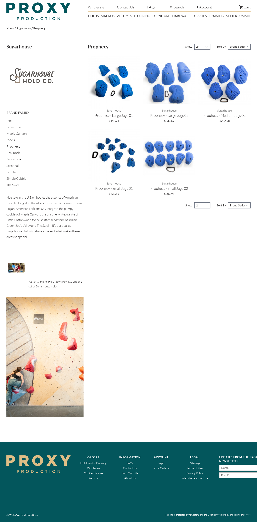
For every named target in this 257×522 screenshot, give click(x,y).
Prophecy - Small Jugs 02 (169, 188)
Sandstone (13, 159)
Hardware (181, 16)
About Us (130, 478)
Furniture (161, 16)
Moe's (10, 140)
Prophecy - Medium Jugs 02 (224, 115)
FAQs (151, 7)
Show (189, 46)
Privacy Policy (195, 473)
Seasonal (12, 166)
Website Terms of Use (195, 478)
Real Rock (13, 153)
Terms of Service (242, 514)
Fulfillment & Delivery (93, 463)
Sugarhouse (23, 28)
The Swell (12, 185)
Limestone (13, 127)
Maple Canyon (16, 133)
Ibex (9, 121)
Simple (11, 172)
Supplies (200, 16)
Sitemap (195, 463)
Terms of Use (195, 468)
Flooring (142, 16)
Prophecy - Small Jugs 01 (114, 188)
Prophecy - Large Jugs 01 (114, 115)
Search (178, 7)
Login (161, 463)
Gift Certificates (93, 473)
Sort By (221, 46)
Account (205, 7)
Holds (93, 16)
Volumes (124, 16)
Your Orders (161, 468)
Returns (93, 478)
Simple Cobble (16, 178)
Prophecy (39, 28)
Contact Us (125, 7)
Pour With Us (130, 473)
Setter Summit (238, 16)
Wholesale (96, 7)
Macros (107, 16)
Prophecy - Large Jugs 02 (169, 115)
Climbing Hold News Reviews (54, 281)
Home (10, 28)
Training (216, 16)
